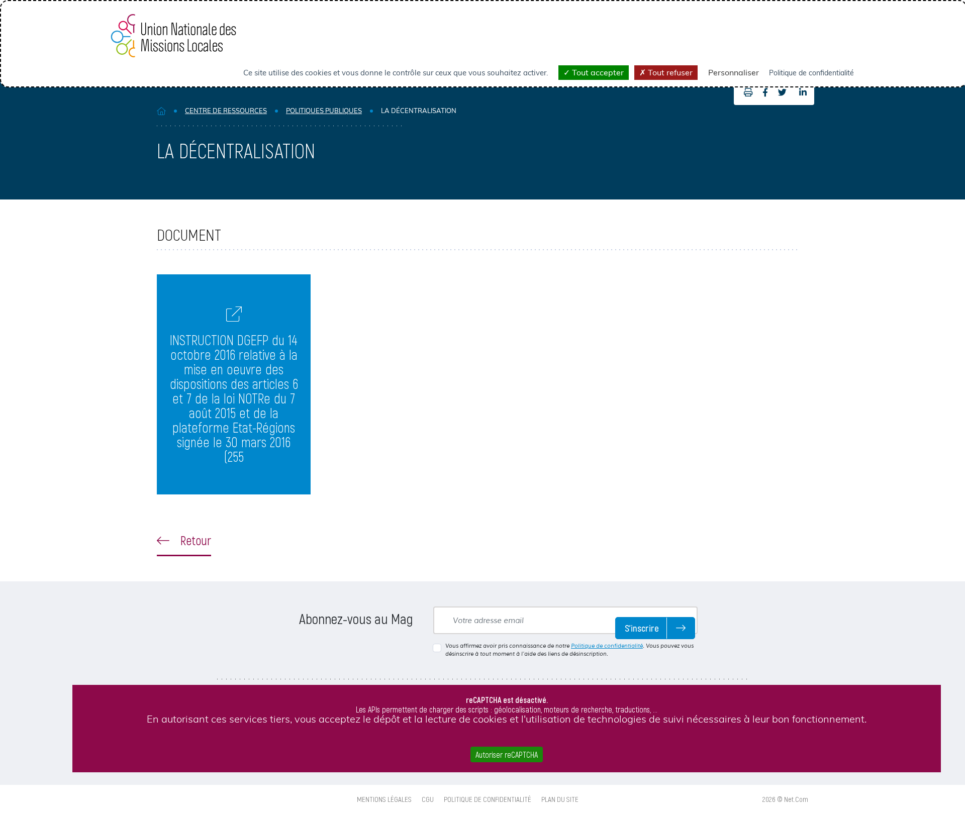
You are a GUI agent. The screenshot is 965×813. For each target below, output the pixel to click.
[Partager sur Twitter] (782, 92)
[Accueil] (161, 111)
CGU (428, 798)
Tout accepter (597, 72)
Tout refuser (669, 72)
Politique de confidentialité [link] (811, 72)
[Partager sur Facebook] (765, 92)
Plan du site (559, 798)
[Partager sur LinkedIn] (803, 92)
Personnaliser (733, 72)
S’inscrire (642, 628)
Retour (194, 540)
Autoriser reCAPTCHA (506, 754)
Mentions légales (384, 798)
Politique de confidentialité (607, 645)
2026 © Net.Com (785, 798)
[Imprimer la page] (745, 92)
